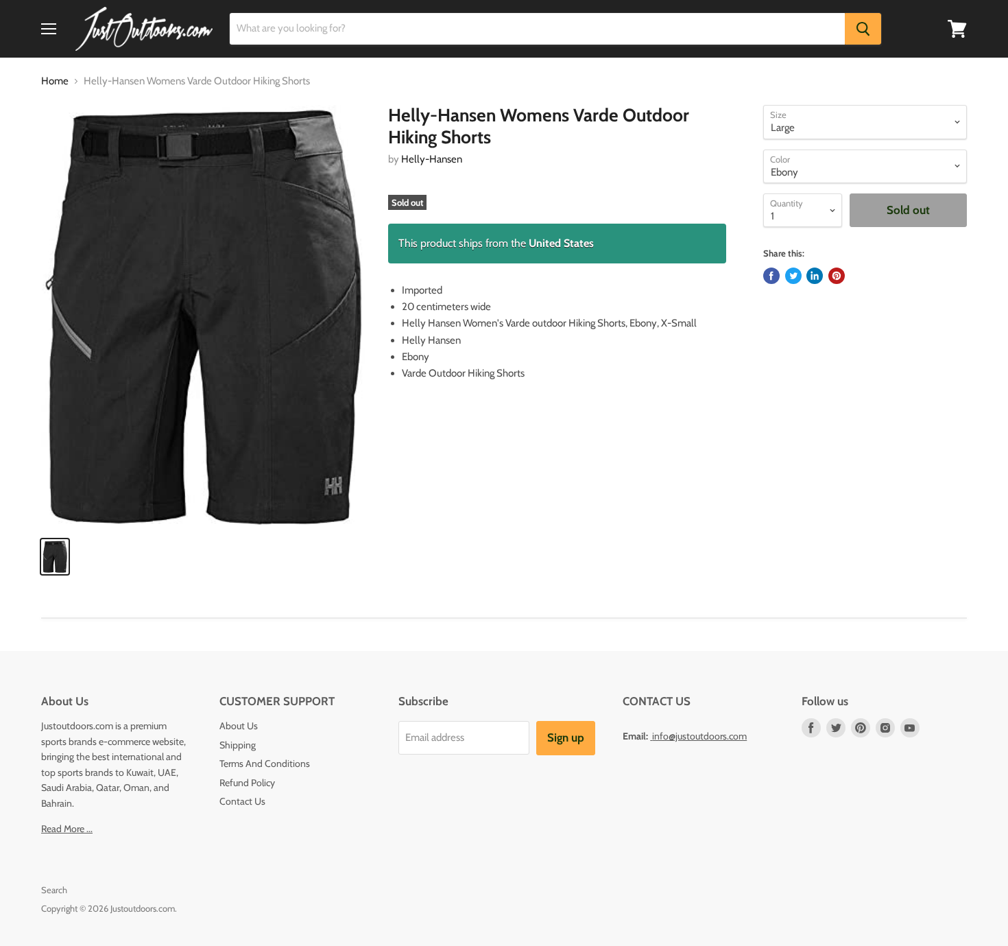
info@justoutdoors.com (699, 736)
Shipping (237, 745)
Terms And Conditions (264, 763)
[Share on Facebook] (771, 276)
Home (55, 81)
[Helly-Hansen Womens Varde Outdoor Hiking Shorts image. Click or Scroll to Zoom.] (203, 315)
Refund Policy (247, 783)
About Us (238, 726)
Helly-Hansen (431, 159)
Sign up (565, 737)
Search (54, 889)
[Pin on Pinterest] (836, 276)
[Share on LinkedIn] (814, 276)
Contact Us (242, 801)
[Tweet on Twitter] (793, 276)
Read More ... (67, 829)
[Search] (863, 29)
